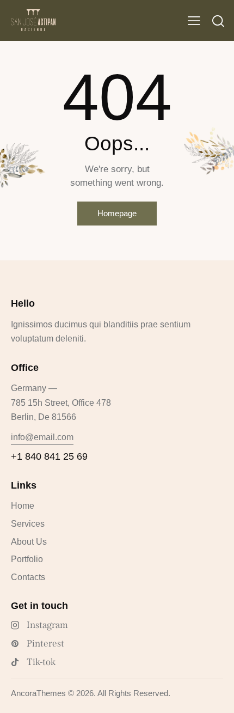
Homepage (117, 213)
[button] (194, 20)
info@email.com (42, 437)
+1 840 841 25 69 (49, 456)
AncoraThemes (38, 693)
